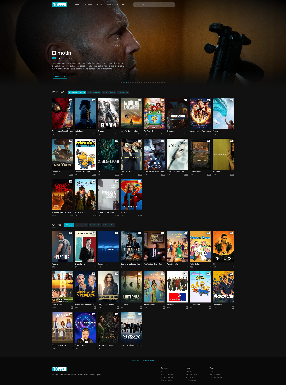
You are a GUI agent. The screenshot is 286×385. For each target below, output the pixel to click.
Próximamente (123, 92)
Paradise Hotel (172, 264)
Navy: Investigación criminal (131, 345)
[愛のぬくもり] (85, 194)
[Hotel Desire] (131, 154)
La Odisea (79, 131)
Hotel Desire (126, 172)
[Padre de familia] (200, 246)
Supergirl (124, 212)
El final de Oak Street (106, 212)
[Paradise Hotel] (177, 246)
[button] (121, 82)
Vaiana (215, 131)
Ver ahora (61, 76)
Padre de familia (196, 264)
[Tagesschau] (108, 246)
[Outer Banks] (62, 286)
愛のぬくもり (80, 212)
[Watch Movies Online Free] (60, 4)
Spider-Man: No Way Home (200, 131)
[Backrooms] (223, 154)
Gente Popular (112, 4)
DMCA (212, 371)
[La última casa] (200, 154)
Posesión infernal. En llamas (62, 212)
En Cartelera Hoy (94, 92)
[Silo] (223, 246)
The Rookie (217, 305)
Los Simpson (195, 305)
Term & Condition (216, 377)
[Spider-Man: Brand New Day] (62, 113)
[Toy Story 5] (154, 113)
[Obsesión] (177, 113)
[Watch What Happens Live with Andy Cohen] (85, 286)
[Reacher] (62, 246)
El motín (101, 131)
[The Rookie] (223, 286)
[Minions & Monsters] (85, 154)
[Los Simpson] (200, 286)
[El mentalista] (85, 246)
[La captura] (62, 154)
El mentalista (80, 264)
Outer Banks (57, 305)
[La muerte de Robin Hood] (154, 154)
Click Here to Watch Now (142, 361)
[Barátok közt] (177, 286)
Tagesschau (102, 264)
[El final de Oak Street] (108, 194)
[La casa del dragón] (108, 327)
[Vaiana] (223, 113)
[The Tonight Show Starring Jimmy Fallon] (154, 246)
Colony (100, 172)
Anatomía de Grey (59, 345)
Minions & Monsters (83, 172)
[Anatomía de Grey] (62, 327)
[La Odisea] (85, 113)
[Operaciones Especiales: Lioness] (131, 246)
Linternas (124, 305)
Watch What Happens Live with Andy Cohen (85, 305)
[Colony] (108, 154)
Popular (164, 371)
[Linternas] (131, 286)
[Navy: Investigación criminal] (131, 327)
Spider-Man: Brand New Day (62, 131)
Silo (214, 264)
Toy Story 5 (148, 131)
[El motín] (108, 113)
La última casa (195, 172)
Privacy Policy (215, 374)
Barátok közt (172, 305)
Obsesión (170, 131)
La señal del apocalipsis (130, 131)
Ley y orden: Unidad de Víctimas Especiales (108, 305)
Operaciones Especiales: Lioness (131, 264)
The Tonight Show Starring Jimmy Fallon (154, 264)
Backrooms (217, 172)
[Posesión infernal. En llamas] (62, 194)
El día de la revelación (175, 172)
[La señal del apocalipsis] (131, 113)
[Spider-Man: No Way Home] (200, 113)
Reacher (55, 264)
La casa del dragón (105, 345)
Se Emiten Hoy (108, 225)
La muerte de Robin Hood (154, 172)
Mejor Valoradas (109, 92)
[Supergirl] (131, 194)
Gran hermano (80, 345)
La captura (56, 172)
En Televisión (95, 225)
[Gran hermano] (85, 327)
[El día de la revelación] (177, 154)
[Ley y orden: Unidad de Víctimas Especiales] (108, 286)
